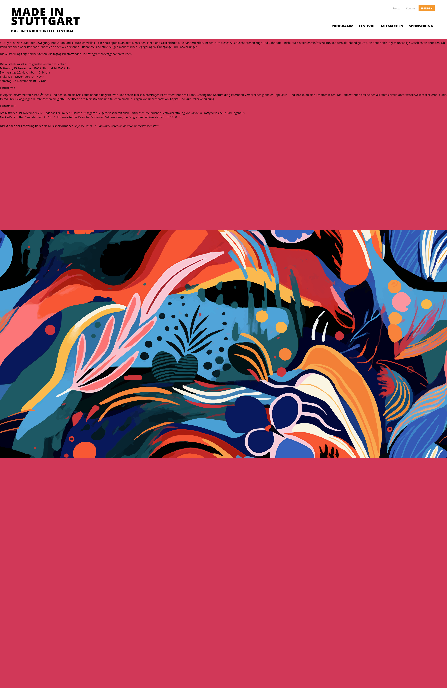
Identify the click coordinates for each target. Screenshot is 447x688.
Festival (367, 26)
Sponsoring (421, 26)
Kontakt (410, 8)
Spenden (427, 8)
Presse (396, 8)
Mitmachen (392, 26)
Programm (342, 26)
